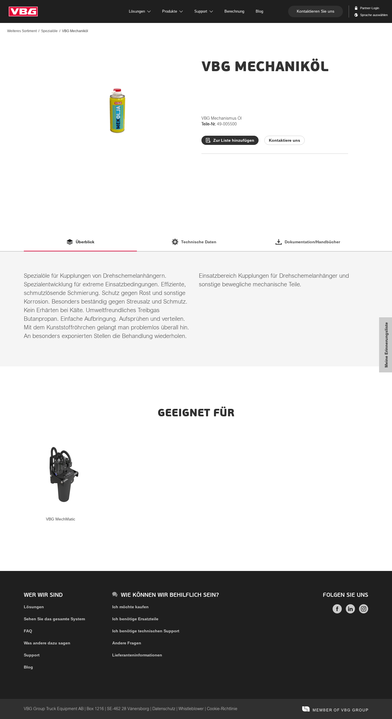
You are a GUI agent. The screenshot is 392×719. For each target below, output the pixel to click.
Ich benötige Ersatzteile (135, 619)
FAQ (28, 631)
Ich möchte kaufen (130, 607)
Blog (28, 667)
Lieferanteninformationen (137, 655)
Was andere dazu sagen (47, 643)
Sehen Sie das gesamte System (54, 619)
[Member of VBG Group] (335, 709)
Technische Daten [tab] (198, 242)
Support (32, 655)
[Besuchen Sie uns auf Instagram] (363, 612)
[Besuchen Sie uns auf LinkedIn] (350, 612)
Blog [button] (259, 11)
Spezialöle (49, 31)
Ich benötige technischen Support (145, 631)
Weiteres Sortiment (22, 31)
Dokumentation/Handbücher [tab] (312, 242)
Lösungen (34, 607)
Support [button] (200, 11)
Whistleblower (191, 709)
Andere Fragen (126, 643)
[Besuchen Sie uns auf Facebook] (337, 612)
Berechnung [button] (234, 11)
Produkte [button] (169, 11)
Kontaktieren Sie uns (315, 11)
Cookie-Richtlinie (222, 709)
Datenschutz (163, 709)
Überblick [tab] (85, 242)
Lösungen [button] (137, 11)
